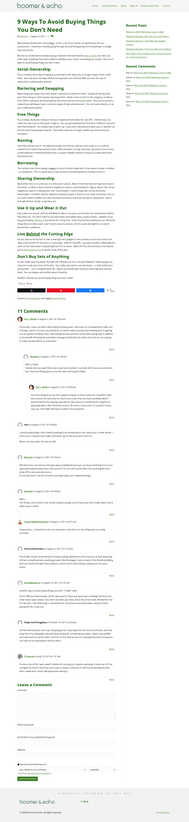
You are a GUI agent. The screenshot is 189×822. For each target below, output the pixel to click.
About (124, 5)
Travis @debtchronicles (36, 521)
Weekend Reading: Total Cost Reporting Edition (149, 49)
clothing (38, 220)
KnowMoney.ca (32, 582)
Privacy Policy (162, 812)
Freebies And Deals (149, 5)
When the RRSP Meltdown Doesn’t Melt (145, 32)
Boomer (34, 356)
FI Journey (29, 656)
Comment (22, 690)
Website (21, 749)
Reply (111, 349)
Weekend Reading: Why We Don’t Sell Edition (147, 36)
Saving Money (33, 298)
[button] (136, 6)
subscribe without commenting (39, 773)
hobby (83, 100)
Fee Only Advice (109, 5)
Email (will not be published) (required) (36, 737)
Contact (166, 5)
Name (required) (25, 724)
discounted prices (32, 249)
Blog (132, 5)
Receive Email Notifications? (33, 764)
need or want (90, 55)
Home (95, 5)
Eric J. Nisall (30, 319)
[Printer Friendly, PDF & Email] (25, 284)
